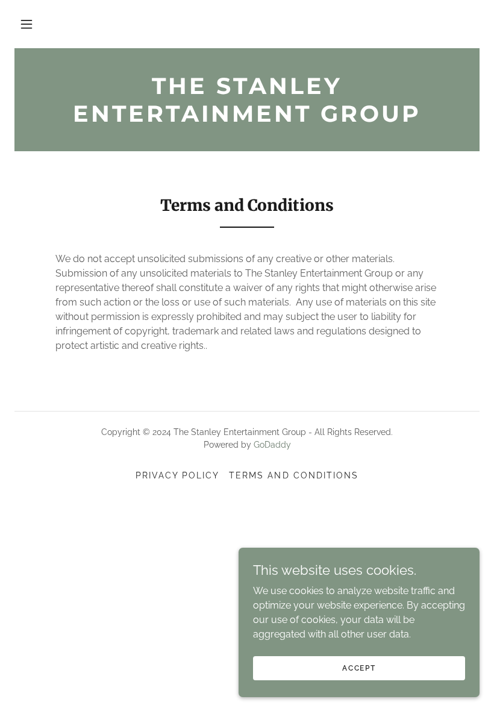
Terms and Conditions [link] (293, 475)
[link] (247, 118)
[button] (26, 24)
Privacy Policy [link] (177, 475)
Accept (358, 667)
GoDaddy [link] (272, 444)
